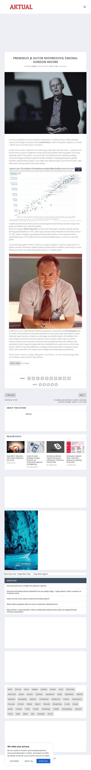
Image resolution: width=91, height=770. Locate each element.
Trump (56, 709)
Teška (27, 709)
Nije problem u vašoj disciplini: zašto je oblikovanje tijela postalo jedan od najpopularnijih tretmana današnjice (42, 611)
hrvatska (70, 689)
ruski (10, 709)
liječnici (39, 694)
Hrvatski (12, 694)
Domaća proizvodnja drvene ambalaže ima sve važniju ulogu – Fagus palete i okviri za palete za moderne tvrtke (44, 592)
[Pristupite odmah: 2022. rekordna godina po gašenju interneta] (75, 447)
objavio (33, 699)
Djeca (26, 689)
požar (29, 704)
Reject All (29, 761)
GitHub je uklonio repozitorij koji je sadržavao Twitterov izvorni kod (55, 459)
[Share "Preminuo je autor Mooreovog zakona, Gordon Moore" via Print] (69, 378)
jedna (21, 694)
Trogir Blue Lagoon (40, 574)
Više (32, 714)
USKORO (78, 709)
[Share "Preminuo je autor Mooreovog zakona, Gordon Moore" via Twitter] (33, 378)
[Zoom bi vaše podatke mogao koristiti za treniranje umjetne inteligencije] (36, 447)
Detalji (18, 689)
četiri (50, 714)
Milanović (50, 694)
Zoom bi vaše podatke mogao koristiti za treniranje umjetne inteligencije (35, 460)
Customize (14, 761)
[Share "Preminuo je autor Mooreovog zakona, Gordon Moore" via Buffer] (55, 378)
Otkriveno (43, 699)
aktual (34, 66)
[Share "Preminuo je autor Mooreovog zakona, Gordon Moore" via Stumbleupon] (60, 378)
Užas (18, 714)
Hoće (61, 689)
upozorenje (67, 709)
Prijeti (37, 704)
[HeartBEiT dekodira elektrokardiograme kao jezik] (16, 447)
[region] (28, 754)
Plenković (56, 699)
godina (44, 689)
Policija (11, 704)
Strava (19, 709)
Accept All (43, 761)
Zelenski (41, 714)
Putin (67, 704)
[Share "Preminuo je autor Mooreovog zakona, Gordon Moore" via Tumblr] (42, 378)
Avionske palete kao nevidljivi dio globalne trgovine (26, 586)
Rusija (75, 704)
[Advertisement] (45, 30)
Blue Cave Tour (10, 574)
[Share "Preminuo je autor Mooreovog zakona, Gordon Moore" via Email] (64, 378)
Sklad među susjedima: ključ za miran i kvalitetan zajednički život (32, 604)
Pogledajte (77, 699)
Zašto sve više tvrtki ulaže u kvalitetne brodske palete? (28, 599)
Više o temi (15, 363)
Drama (35, 689)
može (59, 694)
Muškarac (69, 694)
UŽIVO (10, 714)
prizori (47, 704)
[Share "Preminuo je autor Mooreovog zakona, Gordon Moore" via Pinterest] (47, 378)
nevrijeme (22, 699)
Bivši (10, 689)
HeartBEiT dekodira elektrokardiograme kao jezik (15, 458)
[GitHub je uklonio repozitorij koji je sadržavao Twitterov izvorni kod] (55, 447)
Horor (53, 689)
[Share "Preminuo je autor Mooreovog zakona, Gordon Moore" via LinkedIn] (51, 378)
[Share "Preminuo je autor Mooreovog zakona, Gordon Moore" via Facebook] (29, 378)
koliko (30, 694)
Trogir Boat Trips (24, 574)
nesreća (11, 699)
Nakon (79, 694)
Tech (51, 66)
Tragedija (46, 709)
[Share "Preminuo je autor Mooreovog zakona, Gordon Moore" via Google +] (38, 378)
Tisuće (36, 709)
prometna (57, 704)
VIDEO (25, 714)
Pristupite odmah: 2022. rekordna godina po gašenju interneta (74, 459)
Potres (21, 704)
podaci (66, 699)
